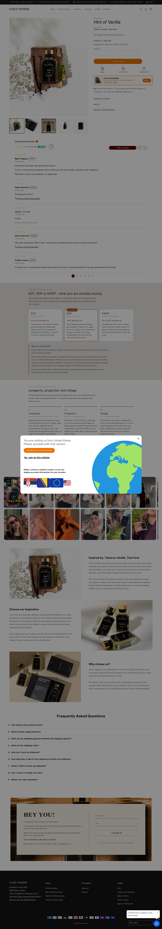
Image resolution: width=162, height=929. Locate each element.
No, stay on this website (37, 457)
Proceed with (39, 450)
